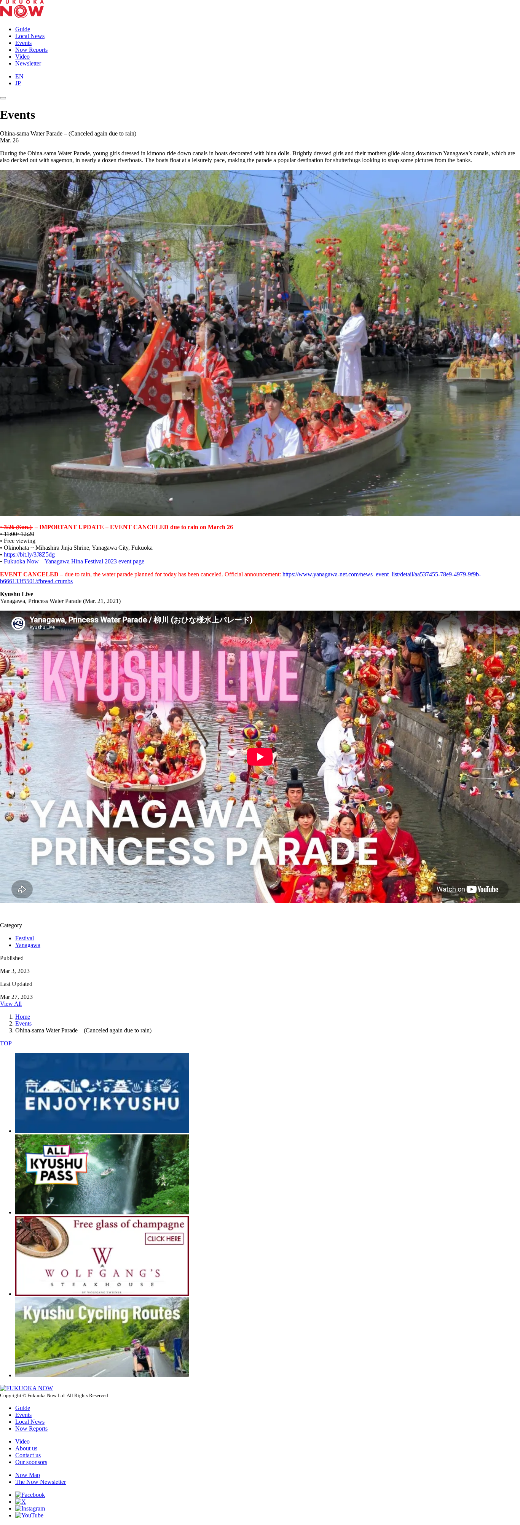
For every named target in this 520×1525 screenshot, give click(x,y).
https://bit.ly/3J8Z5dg (29, 554)
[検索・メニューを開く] (3, 98)
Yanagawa (27, 945)
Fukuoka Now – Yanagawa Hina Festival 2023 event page (74, 561)
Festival (24, 938)
